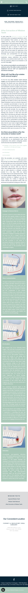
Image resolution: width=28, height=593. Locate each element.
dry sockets (7, 155)
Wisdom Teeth (19, 21)
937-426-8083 (7, 62)
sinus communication (9, 149)
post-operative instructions (11, 159)
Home (5, 21)
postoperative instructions (8, 55)
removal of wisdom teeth (18, 36)
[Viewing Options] (3, 590)
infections (6, 152)
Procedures (11, 21)
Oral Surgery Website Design (11, 590)
